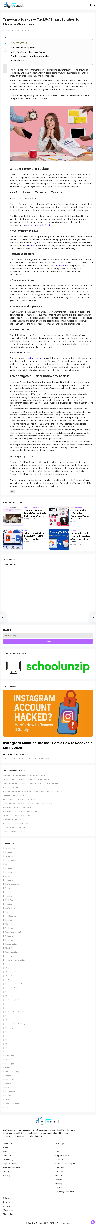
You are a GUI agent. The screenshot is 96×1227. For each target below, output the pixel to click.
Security (8, 956)
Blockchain (9, 1040)
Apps (7, 876)
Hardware (9, 1032)
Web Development (13, 932)
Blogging (9, 1028)
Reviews (8, 872)
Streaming (9, 1048)
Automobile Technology (15, 1024)
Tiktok (7, 1100)
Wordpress (10, 992)
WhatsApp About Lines (12, 819)
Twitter (8, 1206)
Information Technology (15, 984)
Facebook (8, 1202)
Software (9, 880)
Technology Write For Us (66, 1191)
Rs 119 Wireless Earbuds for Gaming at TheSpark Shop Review (27, 803)
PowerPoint (10, 1092)
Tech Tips (9, 900)
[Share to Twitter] (5, 43)
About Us (7, 1151)
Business (9, 852)
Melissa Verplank (9, 754)
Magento (9, 1044)
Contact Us (8, 1155)
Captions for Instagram (65, 1163)
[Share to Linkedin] (5, 55)
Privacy (6, 1171)
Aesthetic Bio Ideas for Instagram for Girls (19, 807)
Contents (17, 43)
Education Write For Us (13, 1167)
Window (8, 1016)
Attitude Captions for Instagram (15, 823)
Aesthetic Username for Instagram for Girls (20, 811)
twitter (7, 1068)
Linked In (9, 1214)
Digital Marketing (12, 884)
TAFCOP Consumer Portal (13, 787)
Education (9, 864)
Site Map (7, 1175)
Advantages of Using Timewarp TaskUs (31, 56)
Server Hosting (11, 988)
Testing (8, 980)
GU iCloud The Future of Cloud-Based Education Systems (26, 779)
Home (5, 1147)
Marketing (9, 924)
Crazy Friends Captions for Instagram (18, 815)
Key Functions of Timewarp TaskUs (29, 52)
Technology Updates (13, 1000)
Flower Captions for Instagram (15, 831)
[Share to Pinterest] (5, 49)
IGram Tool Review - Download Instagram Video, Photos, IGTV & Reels (31, 783)
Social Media (77, 507)
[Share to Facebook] (5, 38)
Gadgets (9, 904)
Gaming (8, 896)
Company (9, 964)
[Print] (5, 61)
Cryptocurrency (11, 916)
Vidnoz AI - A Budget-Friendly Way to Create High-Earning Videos (35, 513)
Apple (7, 1004)
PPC (7, 1088)
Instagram (9, 1210)
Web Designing (11, 952)
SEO (57, 1147)
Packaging (9, 1064)
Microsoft (9, 996)
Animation (9, 1052)
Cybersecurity (11, 972)
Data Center (10, 1056)
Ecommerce (10, 940)
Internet (8, 920)
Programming (11, 944)
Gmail (7, 1060)
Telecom (9, 936)
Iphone (8, 1076)
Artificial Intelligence (34, 507)
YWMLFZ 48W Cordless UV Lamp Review (19, 799)
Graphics (9, 968)
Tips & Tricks (10, 948)
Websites (9, 856)
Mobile (8, 1084)
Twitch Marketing (12, 1104)
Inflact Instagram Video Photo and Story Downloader (24, 775)
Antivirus (8, 1036)
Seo (7, 892)
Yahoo (8, 1108)
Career (8, 912)
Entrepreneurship (12, 1072)
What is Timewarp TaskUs (24, 47)
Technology (10, 848)
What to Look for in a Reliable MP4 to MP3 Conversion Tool (34, 536)
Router (8, 1096)
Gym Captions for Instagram (14, 827)
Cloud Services (11, 976)
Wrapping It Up (20, 60)
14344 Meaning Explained (13, 795)
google (8, 1008)
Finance (8, 868)
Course (8, 1020)
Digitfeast (40, 1223)
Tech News (9, 928)
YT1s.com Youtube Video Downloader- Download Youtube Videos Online (32, 791)
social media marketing (15, 960)
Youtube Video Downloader (16, 1012)
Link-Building (10, 1080)
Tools (7, 30)
